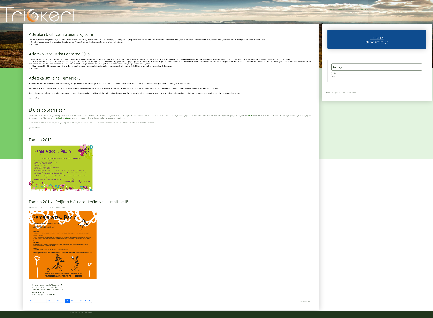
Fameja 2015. (41, 139)
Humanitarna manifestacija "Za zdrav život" (47, 285)
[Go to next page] (85, 301)
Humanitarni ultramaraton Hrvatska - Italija (47, 287)
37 (81, 301)
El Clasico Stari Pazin (47, 110)
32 (58, 301)
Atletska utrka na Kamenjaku (55, 78)
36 (76, 301)
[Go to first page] (31, 301)
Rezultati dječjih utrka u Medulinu (43, 295)
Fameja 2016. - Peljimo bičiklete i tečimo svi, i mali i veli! (78, 201)
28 (39, 301)
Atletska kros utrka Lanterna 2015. (60, 54)
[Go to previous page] (35, 301)
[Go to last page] (89, 301)
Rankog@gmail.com (63, 118)
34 (67, 301)
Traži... (333, 73)
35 (72, 301)
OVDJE (250, 116)
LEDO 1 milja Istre (38, 292)
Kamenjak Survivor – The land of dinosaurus (47, 290)
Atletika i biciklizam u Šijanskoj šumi (61, 34)
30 (49, 301)
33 (62, 301)
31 (53, 301)
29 (44, 301)
